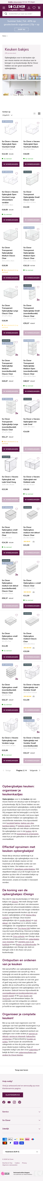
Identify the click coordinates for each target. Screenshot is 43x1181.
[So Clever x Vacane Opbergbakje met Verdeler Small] (32, 672)
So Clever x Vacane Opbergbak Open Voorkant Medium (31, 144)
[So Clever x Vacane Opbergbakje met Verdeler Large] (10, 725)
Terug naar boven (21, 1070)
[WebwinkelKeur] (21, 1173)
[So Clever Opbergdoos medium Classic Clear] (32, 621)
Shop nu (21, 29)
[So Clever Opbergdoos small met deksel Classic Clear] (10, 515)
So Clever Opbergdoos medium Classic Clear (30, 637)
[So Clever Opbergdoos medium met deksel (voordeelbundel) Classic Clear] (10, 568)
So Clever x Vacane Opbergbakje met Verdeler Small (31, 687)
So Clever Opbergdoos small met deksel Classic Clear (10, 531)
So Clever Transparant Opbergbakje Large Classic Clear (10, 309)
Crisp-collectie (18, 936)
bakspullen (30, 1036)
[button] (39, 7)
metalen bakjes (24, 826)
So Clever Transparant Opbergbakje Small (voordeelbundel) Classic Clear (31, 310)
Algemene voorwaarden (9, 1165)
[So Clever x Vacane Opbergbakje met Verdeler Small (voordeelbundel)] (32, 725)
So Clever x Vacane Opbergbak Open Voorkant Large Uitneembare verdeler (10, 197)
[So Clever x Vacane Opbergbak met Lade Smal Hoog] (10, 464)
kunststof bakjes (13, 823)
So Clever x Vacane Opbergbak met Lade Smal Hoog (10, 479)
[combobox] (21, 13)
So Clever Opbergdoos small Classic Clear (9, 636)
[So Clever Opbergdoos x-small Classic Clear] (32, 568)
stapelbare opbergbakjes (25, 869)
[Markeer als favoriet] (16, 123)
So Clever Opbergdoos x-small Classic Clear (32, 583)
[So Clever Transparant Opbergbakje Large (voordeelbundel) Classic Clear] (10, 406)
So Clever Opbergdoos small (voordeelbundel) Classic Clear (9, 688)
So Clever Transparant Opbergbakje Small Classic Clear (31, 196)
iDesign (15, 901)
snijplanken (7, 1039)
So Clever (11, 1159)
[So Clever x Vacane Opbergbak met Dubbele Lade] (32, 464)
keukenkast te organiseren (27, 834)
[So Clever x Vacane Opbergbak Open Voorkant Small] (10, 129)
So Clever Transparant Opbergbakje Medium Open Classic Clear (29, 252)
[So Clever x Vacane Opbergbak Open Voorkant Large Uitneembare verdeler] (10, 179)
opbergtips (33, 1049)
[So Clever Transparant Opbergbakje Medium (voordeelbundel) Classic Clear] (10, 348)
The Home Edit (24, 928)
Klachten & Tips (7, 1163)
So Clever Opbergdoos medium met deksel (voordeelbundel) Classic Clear (10, 585)
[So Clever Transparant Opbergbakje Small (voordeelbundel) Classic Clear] (32, 293)
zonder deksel (25, 920)
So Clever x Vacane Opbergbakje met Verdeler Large (10, 740)
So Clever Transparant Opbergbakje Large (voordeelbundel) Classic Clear (10, 424)
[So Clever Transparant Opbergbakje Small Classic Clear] (32, 179)
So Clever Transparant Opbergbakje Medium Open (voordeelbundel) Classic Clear (30, 367)
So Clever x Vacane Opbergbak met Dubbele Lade (31, 479)
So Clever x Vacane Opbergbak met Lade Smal (31, 421)
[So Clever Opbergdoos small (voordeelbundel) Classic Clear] (10, 672)
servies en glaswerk (17, 1036)
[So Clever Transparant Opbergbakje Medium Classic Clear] (10, 235)
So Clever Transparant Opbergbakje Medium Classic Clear (8, 252)
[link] (8, 770)
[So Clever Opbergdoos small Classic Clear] (10, 621)
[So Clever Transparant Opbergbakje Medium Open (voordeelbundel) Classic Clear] (32, 348)
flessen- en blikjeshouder (26, 944)
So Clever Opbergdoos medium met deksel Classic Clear (31, 531)
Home (4, 36)
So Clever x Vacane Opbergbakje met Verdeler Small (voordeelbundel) (31, 742)
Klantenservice (13, 1095)
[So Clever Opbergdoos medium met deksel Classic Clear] (32, 515)
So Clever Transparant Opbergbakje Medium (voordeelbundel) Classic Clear (9, 367)
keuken (29, 831)
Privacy (24, 1163)
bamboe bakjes (8, 826)
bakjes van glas (27, 823)
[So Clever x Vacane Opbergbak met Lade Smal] (32, 406)
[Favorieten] (34, 7)
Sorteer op (6, 112)
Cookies (17, 1163)
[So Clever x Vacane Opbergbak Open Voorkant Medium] (32, 129)
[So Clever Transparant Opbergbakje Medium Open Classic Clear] (32, 235)
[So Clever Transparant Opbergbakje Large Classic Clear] (10, 293)
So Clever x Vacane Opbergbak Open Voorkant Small (10, 144)
